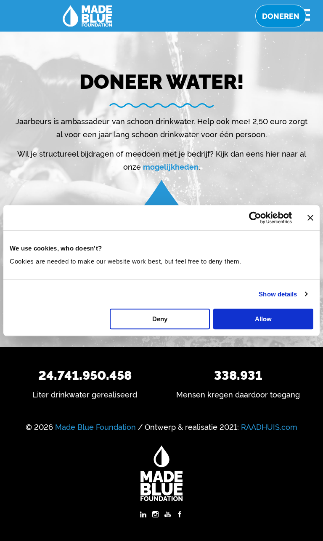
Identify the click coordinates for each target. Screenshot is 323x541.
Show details (278, 294)
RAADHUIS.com (269, 426)
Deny (159, 318)
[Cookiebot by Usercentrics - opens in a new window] (255, 217)
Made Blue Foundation (95, 426)
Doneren (280, 16)
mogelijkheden (171, 166)
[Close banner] (310, 218)
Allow (263, 318)
